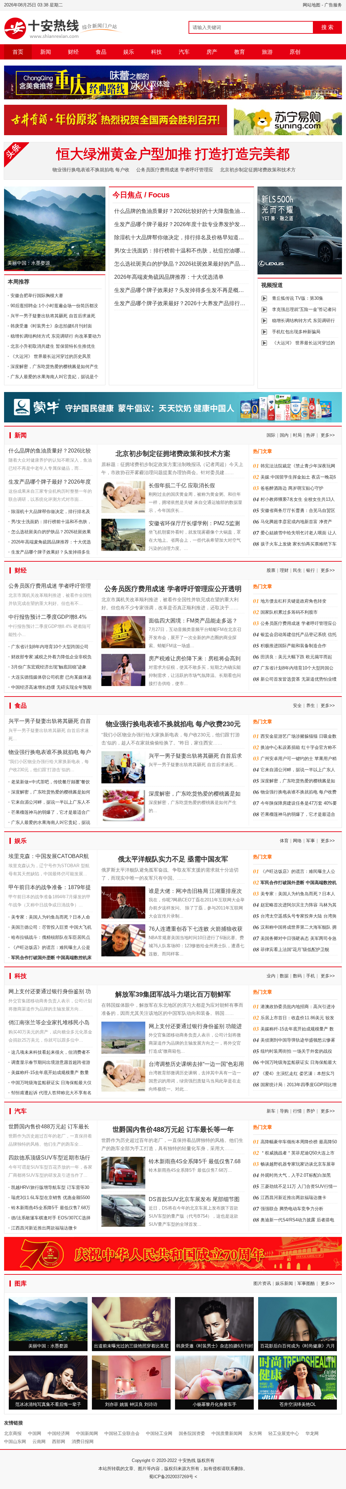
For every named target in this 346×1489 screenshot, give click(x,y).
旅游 (267, 52)
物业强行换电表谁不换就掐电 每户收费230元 (49, 753)
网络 (297, 840)
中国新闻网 (87, 1433)
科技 (156, 52)
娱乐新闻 (284, 1283)
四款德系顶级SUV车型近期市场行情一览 (49, 1159)
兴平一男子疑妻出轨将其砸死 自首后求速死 (52, 315)
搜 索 (327, 27)
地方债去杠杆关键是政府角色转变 (293, 601)
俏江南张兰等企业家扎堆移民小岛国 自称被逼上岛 (49, 1024)
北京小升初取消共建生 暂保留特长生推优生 (52, 346)
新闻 (45, 52)
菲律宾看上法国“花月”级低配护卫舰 (295, 949)
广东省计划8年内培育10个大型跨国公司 (50, 646)
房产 (211, 52)
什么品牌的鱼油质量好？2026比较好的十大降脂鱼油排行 (49, 452)
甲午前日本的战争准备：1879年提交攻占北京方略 (49, 888)
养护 (310, 1111)
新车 (271, 1111)
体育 (284, 840)
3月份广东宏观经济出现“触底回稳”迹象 (48, 666)
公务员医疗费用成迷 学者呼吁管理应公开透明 (49, 587)
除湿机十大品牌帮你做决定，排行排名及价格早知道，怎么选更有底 (195, 237)
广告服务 (333, 4)
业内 (271, 975)
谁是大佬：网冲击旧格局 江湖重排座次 (195, 891)
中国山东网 (15, 1441)
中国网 (34, 1433)
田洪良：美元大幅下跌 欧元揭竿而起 (296, 656)
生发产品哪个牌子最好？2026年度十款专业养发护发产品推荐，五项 (196, 224)
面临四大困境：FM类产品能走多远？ (193, 621)
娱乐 (128, 52)
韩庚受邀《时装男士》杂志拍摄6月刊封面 (51, 325)
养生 (310, 705)
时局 (297, 435)
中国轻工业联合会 (122, 1433)
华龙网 (312, 1433)
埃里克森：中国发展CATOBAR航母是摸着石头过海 (48, 857)
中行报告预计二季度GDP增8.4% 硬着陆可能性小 (47, 618)
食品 (101, 52)
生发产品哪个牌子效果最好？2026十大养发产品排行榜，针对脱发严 (196, 303)
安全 (297, 705)
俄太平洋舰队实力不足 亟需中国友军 (173, 859)
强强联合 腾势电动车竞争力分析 (292, 1208)
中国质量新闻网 (227, 1433)
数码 (297, 975)
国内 (284, 435)
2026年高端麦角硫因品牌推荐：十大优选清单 (169, 277)
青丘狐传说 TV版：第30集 (297, 298)
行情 (297, 1111)
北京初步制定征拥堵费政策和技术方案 (173, 453)
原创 (295, 52)
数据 (284, 975)
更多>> (328, 435)
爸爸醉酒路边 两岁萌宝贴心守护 (292, 488)
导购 (284, 1111)
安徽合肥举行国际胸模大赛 (36, 295)
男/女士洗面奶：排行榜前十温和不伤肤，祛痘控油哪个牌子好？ (190, 250)
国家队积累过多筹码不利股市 (289, 612)
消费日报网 (83, 1441)
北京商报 (13, 1433)
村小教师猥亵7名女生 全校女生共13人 (298, 499)
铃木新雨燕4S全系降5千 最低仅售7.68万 (50, 1207)
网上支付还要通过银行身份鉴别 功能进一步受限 (49, 992)
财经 (73, 52)
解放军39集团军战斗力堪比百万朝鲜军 (173, 994)
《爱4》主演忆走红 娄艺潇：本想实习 (298, 1073)
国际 (271, 435)
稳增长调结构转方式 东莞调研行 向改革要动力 (55, 336)
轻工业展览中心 (283, 1433)
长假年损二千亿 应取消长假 (182, 485)
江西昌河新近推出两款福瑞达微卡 (44, 1227)
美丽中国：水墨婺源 (28, 263)
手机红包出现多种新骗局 (296, 331)
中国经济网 (59, 1433)
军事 (310, 840)
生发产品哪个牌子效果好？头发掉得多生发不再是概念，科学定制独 (195, 290)
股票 (271, 570)
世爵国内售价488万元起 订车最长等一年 (48, 1128)
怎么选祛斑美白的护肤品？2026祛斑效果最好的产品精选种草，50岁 (196, 264)
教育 (239, 52)
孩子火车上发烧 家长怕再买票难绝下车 (299, 543)
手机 (310, 975)
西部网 (58, 1441)
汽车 (184, 52)
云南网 (39, 1441)
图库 (21, 1283)
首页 (18, 52)
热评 (310, 435)
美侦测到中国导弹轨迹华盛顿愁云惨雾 (298, 1040)
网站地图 (311, 4)
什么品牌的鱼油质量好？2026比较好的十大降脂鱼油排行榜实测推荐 (196, 211)
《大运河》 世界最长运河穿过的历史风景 (50, 356)
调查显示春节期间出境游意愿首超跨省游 (50, 1062)
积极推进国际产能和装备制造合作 (293, 645)
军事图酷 (306, 1283)
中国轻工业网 (159, 1433)
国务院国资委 (192, 1433)
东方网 (255, 1433)
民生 (297, 570)
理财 (284, 570)
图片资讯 (262, 1283)
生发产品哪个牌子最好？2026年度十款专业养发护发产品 (49, 483)
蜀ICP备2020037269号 (171, 1476)
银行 (310, 570)
